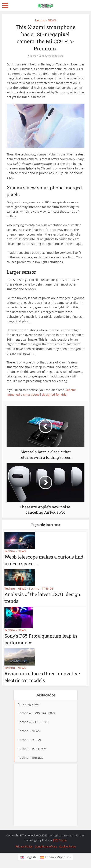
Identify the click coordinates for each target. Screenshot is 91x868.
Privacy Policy (24, 846)
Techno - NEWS (45, 20)
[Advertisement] (45, 794)
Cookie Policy (67, 846)
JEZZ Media (60, 840)
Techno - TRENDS (41, 589)
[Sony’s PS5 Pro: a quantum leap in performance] (18, 617)
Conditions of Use (46, 846)
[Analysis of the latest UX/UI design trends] (19, 577)
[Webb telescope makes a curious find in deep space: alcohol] (19, 540)
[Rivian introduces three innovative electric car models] (19, 656)
